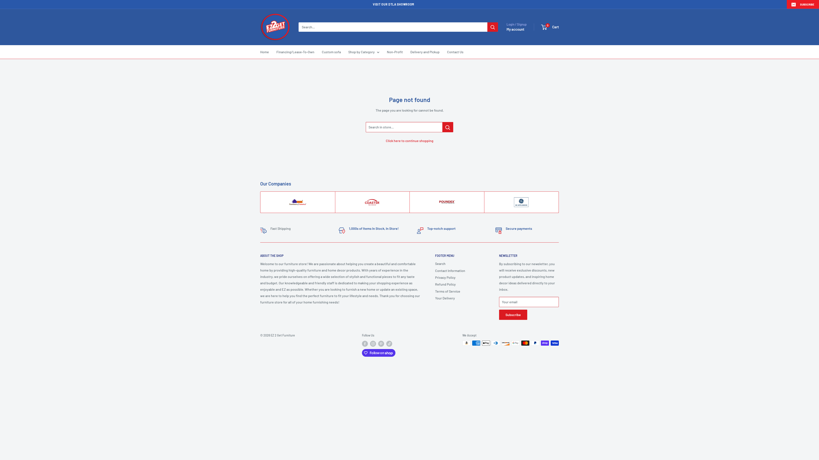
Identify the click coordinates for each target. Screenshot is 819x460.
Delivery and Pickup (425, 52)
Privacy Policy (445, 277)
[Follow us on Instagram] (373, 343)
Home (264, 52)
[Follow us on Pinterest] (381, 343)
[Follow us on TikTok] (389, 343)
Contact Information (450, 271)
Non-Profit (395, 52)
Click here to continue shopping (409, 141)
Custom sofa (331, 52)
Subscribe (807, 4)
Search (440, 264)
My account (515, 29)
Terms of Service (447, 291)
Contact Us (455, 52)
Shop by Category (361, 52)
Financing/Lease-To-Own (295, 52)
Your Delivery (445, 298)
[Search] (492, 27)
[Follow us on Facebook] (365, 343)
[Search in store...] (447, 127)
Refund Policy (445, 284)
